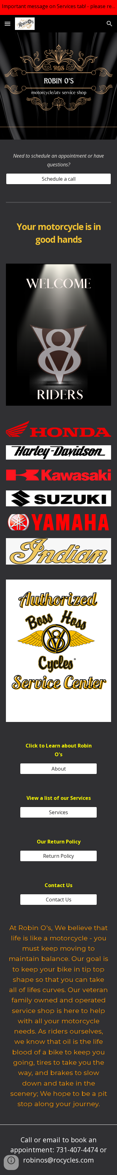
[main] (58, 160)
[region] (58, 7)
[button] (7, 23)
